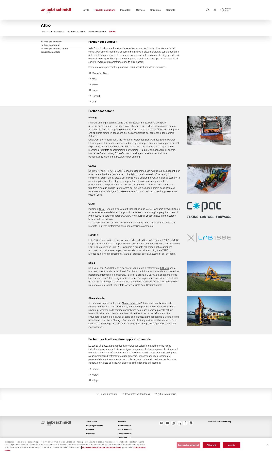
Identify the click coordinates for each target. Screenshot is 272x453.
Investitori (125, 10)
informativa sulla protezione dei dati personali (101, 447)
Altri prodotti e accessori (52, 31)
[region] (136, 445)
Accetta (231, 445)
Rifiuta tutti (211, 445)
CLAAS (110, 171)
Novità (86, 10)
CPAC (102, 209)
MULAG (164, 268)
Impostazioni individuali (188, 445)
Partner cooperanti (50, 45)
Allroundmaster (130, 303)
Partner (112, 31)
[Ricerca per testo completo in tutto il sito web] (207, 10)
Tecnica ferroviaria (97, 31)
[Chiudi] (267, 445)
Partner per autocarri (51, 41)
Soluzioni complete (76, 31)
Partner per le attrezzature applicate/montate (54, 50)
